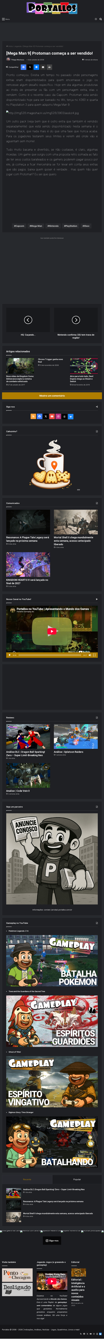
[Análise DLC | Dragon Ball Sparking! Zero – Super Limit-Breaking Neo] (28, 736)
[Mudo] (90, 655)
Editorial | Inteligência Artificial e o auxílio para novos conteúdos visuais (78, 1289)
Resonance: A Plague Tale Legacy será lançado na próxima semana (53, 1201)
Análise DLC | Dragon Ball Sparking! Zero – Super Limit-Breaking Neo (54, 1189)
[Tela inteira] (94, 655)
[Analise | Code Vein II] (28, 775)
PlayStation (71, 226)
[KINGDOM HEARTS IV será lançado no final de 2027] (28, 564)
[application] (52, 632)
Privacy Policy (62, 1340)
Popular (77, 1179)
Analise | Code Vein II (18, 790)
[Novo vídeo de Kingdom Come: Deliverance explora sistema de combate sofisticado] (20, 366)
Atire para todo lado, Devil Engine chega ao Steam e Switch (81, 379)
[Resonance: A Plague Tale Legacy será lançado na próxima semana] (28, 522)
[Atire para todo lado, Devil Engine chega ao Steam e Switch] (84, 366)
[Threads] (64, 416)
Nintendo (54, 226)
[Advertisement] (52, 31)
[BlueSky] (70, 416)
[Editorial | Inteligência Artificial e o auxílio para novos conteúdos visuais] (78, 1272)
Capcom (19, 226)
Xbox (86, 226)
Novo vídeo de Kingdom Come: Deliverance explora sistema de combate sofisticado (20, 379)
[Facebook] (23, 67)
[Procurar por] (100, 19)
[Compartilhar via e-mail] (43, 67)
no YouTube (59, 1296)
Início (10, 46)
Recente (27, 1179)
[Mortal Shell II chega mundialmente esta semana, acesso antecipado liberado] (76, 522)
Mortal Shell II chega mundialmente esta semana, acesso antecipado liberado (73, 541)
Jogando (18, 46)
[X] (30, 67)
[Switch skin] (96, 19)
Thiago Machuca (17, 60)
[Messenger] (36, 67)
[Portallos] (52, 8)
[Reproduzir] (9, 655)
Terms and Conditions (45, 1340)
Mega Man (36, 226)
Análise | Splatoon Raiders (68, 751)
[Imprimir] (49, 67)
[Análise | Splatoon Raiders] (76, 736)
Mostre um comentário (52, 395)
